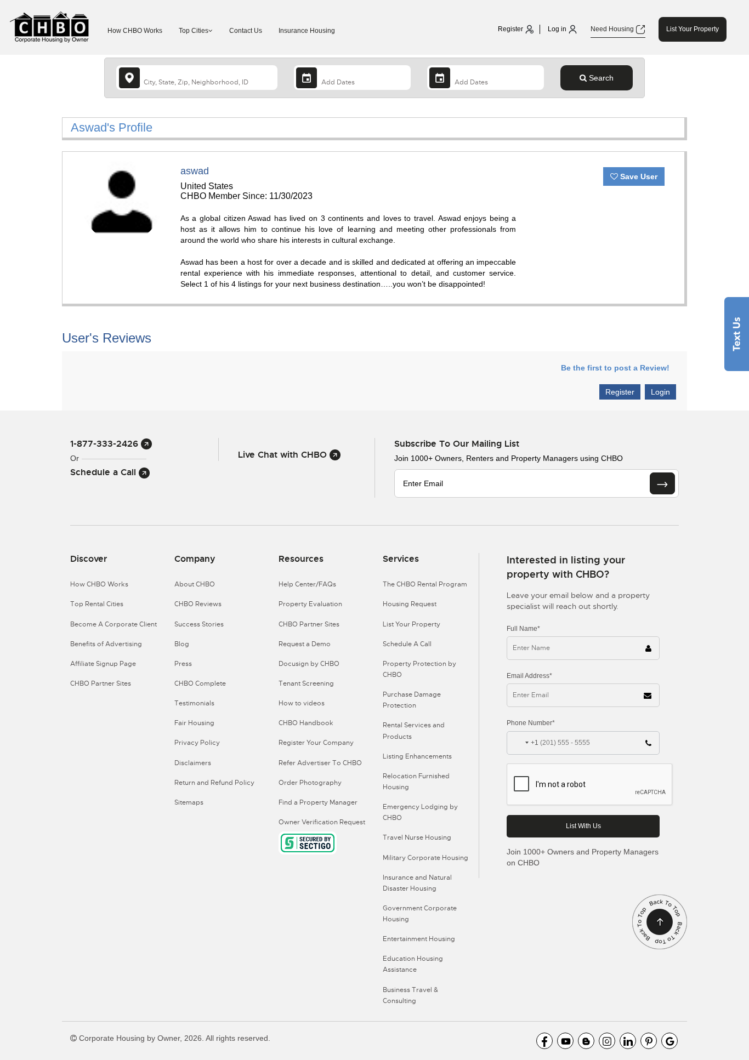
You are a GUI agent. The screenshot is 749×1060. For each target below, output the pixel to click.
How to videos (302, 703)
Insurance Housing (307, 31)
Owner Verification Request (322, 822)
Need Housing (613, 29)
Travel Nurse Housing (417, 837)
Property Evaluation (310, 604)
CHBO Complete (200, 683)
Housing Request (409, 604)
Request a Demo (305, 644)
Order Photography (310, 782)
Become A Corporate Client (113, 624)
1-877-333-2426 (105, 443)
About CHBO (194, 584)
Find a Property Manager (318, 802)
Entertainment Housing (419, 938)
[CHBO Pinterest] (648, 1041)
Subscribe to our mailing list (456, 443)
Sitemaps (188, 802)
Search (600, 77)
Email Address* (529, 676)
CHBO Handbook (306, 723)
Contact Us (245, 31)
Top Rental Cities (96, 604)
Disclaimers (192, 763)
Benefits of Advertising (106, 644)
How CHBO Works (134, 31)
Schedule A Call (407, 644)
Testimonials (194, 703)
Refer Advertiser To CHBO (320, 763)
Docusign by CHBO (309, 663)
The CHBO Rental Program (425, 584)
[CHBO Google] (669, 1041)
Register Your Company (316, 742)
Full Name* (523, 628)
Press (183, 663)
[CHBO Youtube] (565, 1041)
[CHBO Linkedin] (628, 1041)
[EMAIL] (662, 483)
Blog (181, 644)
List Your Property (692, 29)
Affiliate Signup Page (103, 663)
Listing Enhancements (417, 756)
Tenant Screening (306, 683)
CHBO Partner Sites (100, 683)
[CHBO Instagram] (607, 1041)
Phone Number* (531, 723)
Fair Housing (194, 723)
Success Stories (199, 624)
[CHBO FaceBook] (544, 1041)
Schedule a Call (104, 472)
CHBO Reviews (198, 604)
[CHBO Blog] (586, 1041)
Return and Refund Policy (214, 782)
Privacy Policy (197, 742)
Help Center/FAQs (307, 584)
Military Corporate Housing (425, 857)
